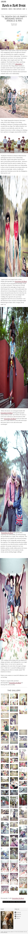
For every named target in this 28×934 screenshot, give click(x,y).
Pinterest (18, 916)
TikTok (18, 918)
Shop (24, 9)
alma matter (18, 64)
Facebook (18, 912)
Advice (10, 9)
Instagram (18, 914)
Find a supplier (17, 9)
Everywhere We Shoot (21, 281)
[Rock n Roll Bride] (14, 5)
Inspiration (4, 9)
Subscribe (3, 1)
